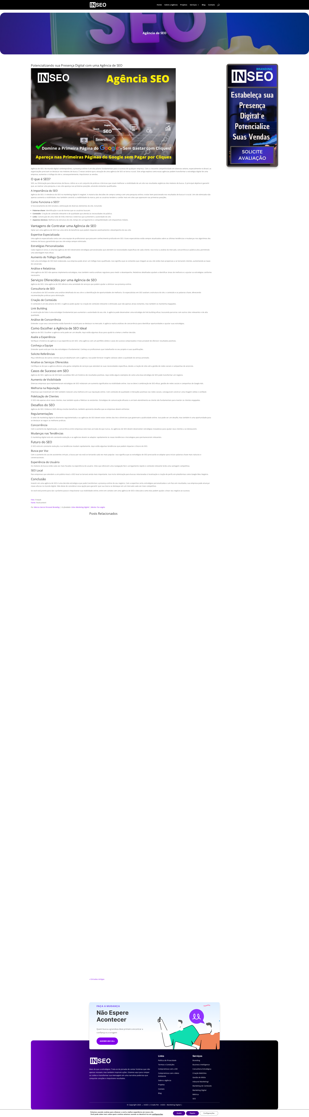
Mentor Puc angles (98, 507)
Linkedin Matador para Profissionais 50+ (154, 654)
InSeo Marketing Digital (80, 507)
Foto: (33, 500)
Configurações (208, 1113)
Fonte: (33, 502)
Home (159, 5)
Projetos (183, 5)
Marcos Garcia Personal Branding (47, 507)
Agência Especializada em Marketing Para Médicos (154, 960)
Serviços (193, 5)
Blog (203, 5)
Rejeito (192, 1113)
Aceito (179, 1113)
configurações (157, 1114)
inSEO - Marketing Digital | (171, 1105)
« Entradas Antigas (96, 979)
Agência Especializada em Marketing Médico (154, 807)
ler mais (154, 661)
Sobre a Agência (171, 5)
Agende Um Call (107, 1041)
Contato (211, 5)
